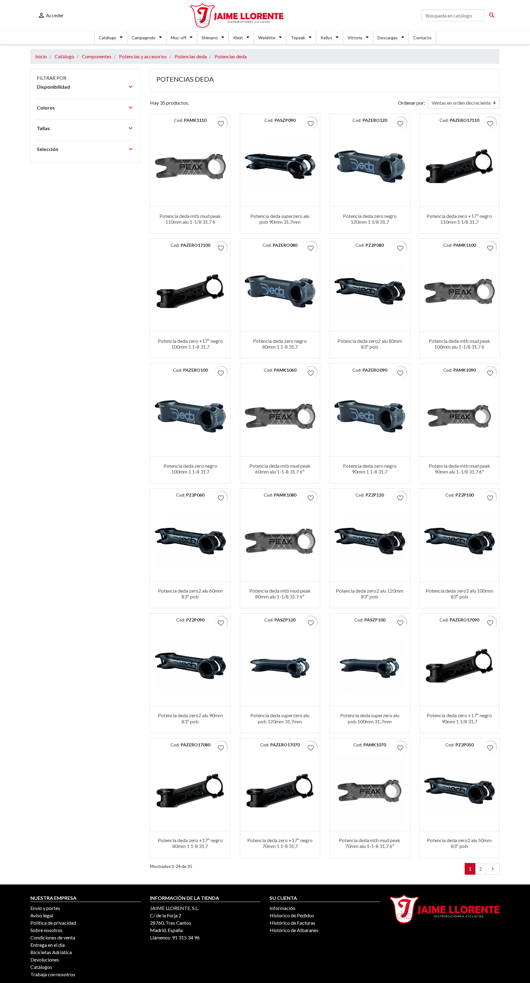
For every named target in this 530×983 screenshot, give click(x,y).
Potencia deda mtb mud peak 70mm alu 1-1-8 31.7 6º (369, 843)
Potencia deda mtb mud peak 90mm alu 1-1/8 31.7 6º (459, 468)
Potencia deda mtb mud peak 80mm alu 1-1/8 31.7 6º (280, 593)
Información (282, 908)
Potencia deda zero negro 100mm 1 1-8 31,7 (190, 468)
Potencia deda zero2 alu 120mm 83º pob (369, 593)
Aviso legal (41, 915)
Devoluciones (44, 959)
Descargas (388, 37)
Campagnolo (144, 37)
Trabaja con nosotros (52, 974)
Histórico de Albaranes (294, 930)
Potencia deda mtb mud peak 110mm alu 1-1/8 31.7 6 (190, 219)
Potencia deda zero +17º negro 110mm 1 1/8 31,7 (459, 219)
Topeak (298, 37)
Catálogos (41, 967)
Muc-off (178, 37)
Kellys (326, 37)
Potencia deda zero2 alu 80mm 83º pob (369, 344)
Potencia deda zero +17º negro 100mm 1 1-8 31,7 (190, 344)
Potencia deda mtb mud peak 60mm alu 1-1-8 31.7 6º (280, 468)
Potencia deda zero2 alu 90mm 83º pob (190, 718)
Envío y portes (45, 908)
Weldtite (266, 37)
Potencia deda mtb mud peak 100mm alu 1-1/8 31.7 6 (459, 344)
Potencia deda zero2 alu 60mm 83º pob (190, 593)
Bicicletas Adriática (51, 952)
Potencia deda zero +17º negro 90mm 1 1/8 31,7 (459, 718)
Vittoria (355, 37)
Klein (238, 37)
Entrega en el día (47, 945)
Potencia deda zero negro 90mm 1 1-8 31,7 (370, 468)
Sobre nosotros (46, 930)
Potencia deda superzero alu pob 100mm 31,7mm (369, 718)
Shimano (210, 37)
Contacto (422, 37)
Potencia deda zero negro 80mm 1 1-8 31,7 (280, 344)
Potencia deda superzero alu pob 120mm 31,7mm (279, 718)
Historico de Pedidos (292, 915)
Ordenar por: (411, 103)
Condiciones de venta (52, 937)
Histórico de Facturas (292, 923)
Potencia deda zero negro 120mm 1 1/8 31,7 (370, 219)
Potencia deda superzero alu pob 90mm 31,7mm (279, 219)
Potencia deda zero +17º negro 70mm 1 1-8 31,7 (280, 843)
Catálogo (107, 37)
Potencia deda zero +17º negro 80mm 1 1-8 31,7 (190, 843)
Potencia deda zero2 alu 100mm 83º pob (459, 593)
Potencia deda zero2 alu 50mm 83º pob (459, 843)
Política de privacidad (53, 923)
